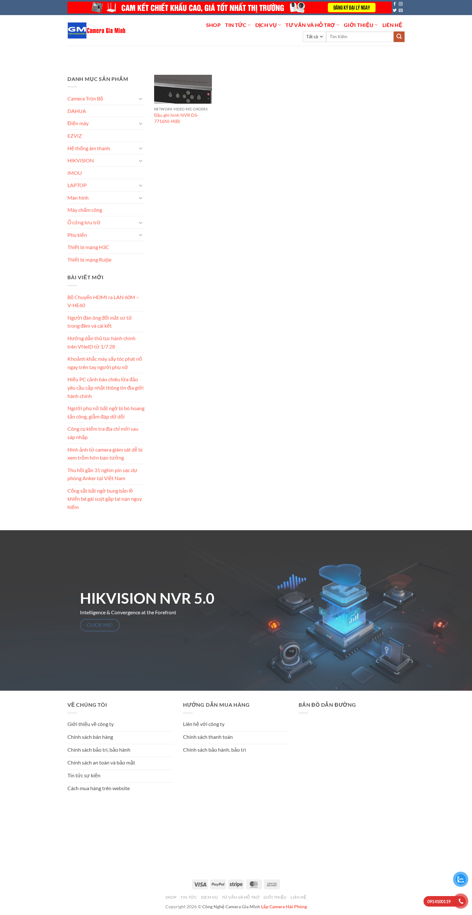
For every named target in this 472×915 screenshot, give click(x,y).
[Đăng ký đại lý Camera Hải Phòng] (229, 7)
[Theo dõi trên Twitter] (395, 10)
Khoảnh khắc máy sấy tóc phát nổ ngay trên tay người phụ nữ (104, 363)
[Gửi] (399, 36)
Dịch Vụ (266, 25)
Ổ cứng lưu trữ (84, 222)
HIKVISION (80, 160)
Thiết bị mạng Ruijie (89, 259)
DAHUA (76, 111)
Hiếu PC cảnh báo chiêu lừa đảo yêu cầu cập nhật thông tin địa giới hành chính (105, 387)
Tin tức (235, 25)
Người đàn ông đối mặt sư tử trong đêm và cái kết (99, 322)
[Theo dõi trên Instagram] (401, 4)
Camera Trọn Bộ (85, 98)
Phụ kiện (77, 234)
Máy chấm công (84, 210)
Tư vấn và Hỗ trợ (310, 25)
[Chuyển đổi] (140, 98)
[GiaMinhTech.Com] (97, 30)
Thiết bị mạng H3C (88, 247)
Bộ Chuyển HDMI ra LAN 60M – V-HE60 (103, 301)
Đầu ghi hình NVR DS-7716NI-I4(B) (176, 118)
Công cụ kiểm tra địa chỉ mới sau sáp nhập (102, 433)
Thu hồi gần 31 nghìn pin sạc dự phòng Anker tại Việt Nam (102, 474)
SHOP (213, 25)
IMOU (74, 173)
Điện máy (78, 123)
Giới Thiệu (358, 25)
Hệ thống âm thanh (88, 148)
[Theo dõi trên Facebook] (395, 4)
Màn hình (78, 197)
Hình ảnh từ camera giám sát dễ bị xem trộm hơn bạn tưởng (105, 453)
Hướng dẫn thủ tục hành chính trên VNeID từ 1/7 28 (101, 342)
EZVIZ (74, 136)
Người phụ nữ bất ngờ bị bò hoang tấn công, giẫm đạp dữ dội (105, 412)
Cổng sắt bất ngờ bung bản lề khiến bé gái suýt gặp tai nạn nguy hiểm (104, 499)
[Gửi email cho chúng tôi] (401, 10)
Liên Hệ (392, 25)
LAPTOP (77, 185)
